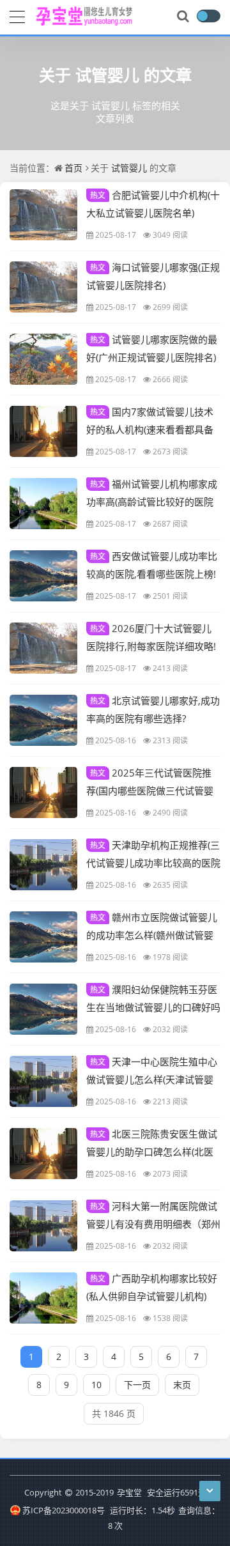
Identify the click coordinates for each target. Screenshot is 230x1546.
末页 (182, 1385)
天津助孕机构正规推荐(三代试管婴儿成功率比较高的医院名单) (153, 862)
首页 (73, 168)
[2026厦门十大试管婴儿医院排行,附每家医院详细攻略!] (43, 648)
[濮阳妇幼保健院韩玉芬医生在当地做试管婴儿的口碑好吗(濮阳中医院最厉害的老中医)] (43, 1009)
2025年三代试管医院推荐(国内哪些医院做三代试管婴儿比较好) (149, 790)
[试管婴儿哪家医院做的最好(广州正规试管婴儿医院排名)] (43, 359)
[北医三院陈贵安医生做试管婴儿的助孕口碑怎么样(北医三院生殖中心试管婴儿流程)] (43, 1153)
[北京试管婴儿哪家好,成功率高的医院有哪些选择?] (43, 720)
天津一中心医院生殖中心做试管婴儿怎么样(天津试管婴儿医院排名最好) (151, 1078)
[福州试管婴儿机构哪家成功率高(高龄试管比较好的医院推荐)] (43, 503)
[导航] (17, 15)
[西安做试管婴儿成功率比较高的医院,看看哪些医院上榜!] (43, 575)
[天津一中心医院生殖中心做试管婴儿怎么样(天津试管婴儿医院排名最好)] (43, 1081)
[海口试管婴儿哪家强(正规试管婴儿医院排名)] (43, 287)
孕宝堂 (129, 1492)
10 (96, 1385)
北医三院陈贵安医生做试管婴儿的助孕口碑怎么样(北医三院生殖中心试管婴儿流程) (151, 1151)
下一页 (137, 1385)
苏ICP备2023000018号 (63, 1510)
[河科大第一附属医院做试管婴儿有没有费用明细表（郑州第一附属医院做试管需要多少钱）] (43, 1225)
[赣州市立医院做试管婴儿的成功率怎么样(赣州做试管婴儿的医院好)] (43, 936)
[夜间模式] (208, 16)
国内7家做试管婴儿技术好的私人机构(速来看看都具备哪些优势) (149, 428)
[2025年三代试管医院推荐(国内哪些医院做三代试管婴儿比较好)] (43, 792)
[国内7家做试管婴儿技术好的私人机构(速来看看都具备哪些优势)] (43, 431)
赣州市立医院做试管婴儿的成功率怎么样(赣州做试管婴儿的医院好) (151, 934)
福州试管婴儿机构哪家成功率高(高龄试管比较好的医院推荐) (151, 501)
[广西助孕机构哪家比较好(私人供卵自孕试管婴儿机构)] (43, 1298)
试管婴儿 (107, 75)
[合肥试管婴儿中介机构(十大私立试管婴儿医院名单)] (43, 214)
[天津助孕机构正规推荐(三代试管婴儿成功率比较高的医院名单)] (43, 864)
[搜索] (184, 17)
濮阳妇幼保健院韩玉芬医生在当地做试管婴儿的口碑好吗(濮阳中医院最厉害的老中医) (153, 1006)
